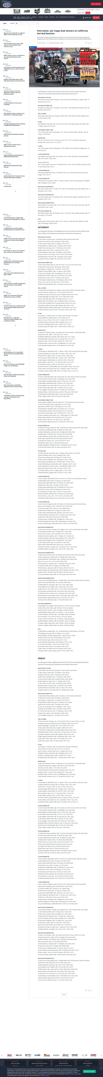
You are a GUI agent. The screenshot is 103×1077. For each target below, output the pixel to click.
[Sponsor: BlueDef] (37, 1055)
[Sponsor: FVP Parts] (93, 1055)
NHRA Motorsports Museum (39, 1063)
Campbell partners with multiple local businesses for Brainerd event (14, 229)
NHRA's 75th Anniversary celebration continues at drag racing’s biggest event (14, 240)
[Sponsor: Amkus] (28, 1055)
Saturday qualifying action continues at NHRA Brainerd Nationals (14, 124)
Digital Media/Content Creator (21, 18)
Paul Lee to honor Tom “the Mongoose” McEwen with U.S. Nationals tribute (12, 92)
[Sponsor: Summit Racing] (9, 1055)
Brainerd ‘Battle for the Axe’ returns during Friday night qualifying (14, 176)
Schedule (23, 17)
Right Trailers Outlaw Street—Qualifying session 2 (12, 145)
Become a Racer (81, 9)
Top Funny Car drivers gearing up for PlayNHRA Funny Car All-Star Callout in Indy (14, 69)
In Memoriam (7, 186)
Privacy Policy (74, 1074)
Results (28, 17)
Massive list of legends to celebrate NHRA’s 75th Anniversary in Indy (14, 33)
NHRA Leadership (87, 1063)
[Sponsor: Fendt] (75, 1055)
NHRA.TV (97, 9)
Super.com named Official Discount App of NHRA (14, 273)
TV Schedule (40, 17)
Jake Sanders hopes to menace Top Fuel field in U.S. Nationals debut (14, 114)
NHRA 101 (15, 1065)
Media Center (39, 1065)
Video (18, 17)
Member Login (88, 17)
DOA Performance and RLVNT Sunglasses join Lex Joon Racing (13, 385)
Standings (34, 17)
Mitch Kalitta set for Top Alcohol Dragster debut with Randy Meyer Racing (13, 353)
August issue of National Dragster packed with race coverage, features (14, 262)
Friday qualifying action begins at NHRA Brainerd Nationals (13, 155)
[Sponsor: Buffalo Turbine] (47, 1055)
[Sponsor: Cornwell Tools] (56, 1055)
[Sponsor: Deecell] (65, 1055)
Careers (88, 1065)
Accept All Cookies (89, 1071)
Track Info (51, 17)
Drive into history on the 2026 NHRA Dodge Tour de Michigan (14, 364)
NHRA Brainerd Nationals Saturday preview (14, 135)
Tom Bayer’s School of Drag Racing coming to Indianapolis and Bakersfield (14, 397)
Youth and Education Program (63, 1065)
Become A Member (90, 9)
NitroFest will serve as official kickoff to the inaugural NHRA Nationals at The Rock (14, 307)
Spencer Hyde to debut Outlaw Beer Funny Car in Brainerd (14, 375)
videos (87, 12)
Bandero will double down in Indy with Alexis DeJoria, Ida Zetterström (14, 80)
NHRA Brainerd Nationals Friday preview (13, 166)
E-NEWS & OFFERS (81, 12)
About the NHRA (15, 1063)
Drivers (46, 17)
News (15, 17)
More (31, 18)
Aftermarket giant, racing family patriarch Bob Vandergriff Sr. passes (14, 218)
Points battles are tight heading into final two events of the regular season (14, 285)
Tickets (97, 17)
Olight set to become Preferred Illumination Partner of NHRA (13, 296)
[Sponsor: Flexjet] (84, 1055)
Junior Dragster (63, 1063)
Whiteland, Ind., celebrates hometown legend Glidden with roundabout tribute (13, 319)
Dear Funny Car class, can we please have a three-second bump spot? (14, 251)
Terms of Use (45, 1075)
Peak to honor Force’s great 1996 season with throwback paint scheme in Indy (13, 45)
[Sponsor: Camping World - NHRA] (19, 1055)
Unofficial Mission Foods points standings (13, 103)
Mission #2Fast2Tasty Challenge (67, 17)
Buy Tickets (96, 4)
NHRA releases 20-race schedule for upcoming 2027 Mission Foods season (14, 57)
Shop (57, 17)
